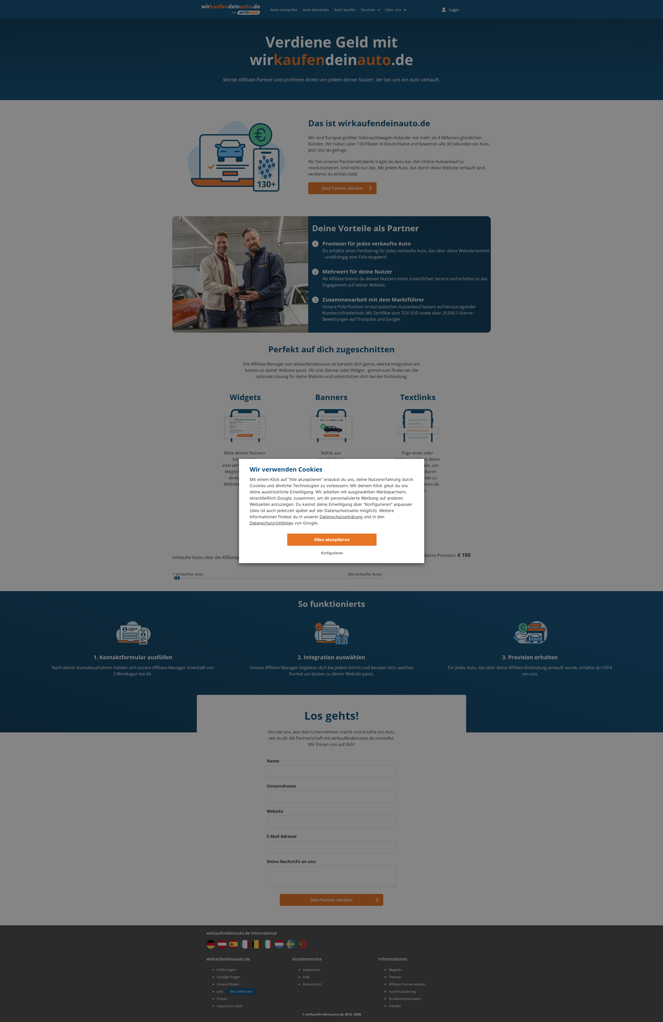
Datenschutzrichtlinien (271, 523)
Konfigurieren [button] (332, 553)
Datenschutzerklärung (341, 516)
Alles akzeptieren (332, 539)
